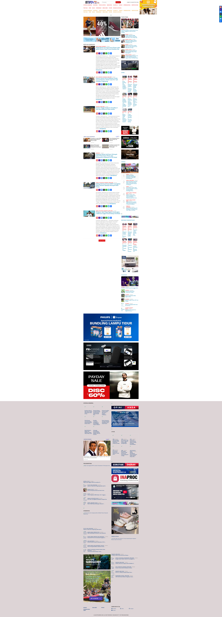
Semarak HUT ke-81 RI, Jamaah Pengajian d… (96, 537)
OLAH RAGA (124, 275)
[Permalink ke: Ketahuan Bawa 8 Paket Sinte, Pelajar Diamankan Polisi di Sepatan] (88, 408)
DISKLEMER (94, 607)
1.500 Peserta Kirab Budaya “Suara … (94, 551)
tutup (140, 0)
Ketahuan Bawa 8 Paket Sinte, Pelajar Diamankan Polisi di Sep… (88, 412)
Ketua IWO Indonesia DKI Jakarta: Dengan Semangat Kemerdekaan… (133, 442)
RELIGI (98, 532)
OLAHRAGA (127, 290)
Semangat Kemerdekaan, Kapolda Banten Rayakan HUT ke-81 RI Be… (96, 432)
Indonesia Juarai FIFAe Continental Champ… (129, 292)
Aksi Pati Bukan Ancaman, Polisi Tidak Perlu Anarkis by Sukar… (116, 442)
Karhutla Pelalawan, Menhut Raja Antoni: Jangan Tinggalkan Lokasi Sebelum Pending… (129, 31)
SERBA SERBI (102, 106)
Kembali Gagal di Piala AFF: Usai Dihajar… (131, 301)
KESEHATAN (113, 554)
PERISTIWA (95, 532)
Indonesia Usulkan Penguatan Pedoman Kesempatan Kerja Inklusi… (130, 88)
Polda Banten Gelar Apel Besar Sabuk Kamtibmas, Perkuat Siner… (88, 422)
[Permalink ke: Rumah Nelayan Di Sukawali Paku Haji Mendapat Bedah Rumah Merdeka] (97, 408)
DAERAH (100, 46)
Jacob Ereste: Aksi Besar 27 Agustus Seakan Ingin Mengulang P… (124, 442)
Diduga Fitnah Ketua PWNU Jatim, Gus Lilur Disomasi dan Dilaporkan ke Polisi (131, 46)
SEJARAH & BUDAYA (99, 549)
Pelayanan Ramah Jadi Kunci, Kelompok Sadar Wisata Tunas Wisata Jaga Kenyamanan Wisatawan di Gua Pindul (106, 156)
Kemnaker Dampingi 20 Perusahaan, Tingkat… (124, 248)
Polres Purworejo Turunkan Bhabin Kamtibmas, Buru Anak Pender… (105, 422)
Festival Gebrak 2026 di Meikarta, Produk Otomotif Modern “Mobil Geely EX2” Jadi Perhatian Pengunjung (107, 80)
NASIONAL (123, 29)
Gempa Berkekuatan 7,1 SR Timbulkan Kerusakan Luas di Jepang (130, 118)
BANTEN (97, 46)
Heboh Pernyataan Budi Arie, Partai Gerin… (96, 490)
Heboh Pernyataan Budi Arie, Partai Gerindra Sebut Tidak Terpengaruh (131, 51)
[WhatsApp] (220, 16)
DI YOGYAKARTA (101, 182)
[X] (220, 14)
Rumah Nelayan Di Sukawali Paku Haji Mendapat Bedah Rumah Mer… (96, 412)
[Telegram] (220, 19)
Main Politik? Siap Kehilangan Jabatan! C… (95, 503)
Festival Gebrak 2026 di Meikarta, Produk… (123, 567)
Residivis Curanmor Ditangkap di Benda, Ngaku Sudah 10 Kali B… (96, 422)
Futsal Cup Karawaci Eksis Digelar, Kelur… (130, 296)
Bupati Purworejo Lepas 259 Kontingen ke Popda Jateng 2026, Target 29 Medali (131, 209)
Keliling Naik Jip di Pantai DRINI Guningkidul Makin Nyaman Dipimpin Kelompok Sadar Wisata (108, 185)
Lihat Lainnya (102, 240)
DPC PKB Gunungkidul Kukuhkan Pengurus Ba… (97, 499)
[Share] (220, 21)
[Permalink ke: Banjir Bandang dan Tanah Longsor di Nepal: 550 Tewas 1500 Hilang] (124, 77)
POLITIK (130, 39)
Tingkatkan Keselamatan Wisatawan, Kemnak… (130, 248)
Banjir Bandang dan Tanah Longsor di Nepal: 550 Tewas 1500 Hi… (124, 85)
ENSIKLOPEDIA (115, 536)
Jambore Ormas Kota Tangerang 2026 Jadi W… (92, 529)
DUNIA (123, 72)
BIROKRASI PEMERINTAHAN (130, 79)
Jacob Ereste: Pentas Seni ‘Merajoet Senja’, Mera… (116, 453)
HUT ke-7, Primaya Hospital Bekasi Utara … (124, 572)
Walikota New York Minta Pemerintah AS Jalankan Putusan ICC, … (135, 102)
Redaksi (85, 607)
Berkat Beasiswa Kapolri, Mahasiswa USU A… (96, 542)
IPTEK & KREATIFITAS (118, 566)
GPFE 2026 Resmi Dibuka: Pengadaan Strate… (124, 576)
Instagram (131, 608)
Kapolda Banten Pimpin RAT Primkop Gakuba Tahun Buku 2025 (88, 432)
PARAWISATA (104, 46)
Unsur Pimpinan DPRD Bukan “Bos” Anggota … (96, 494)
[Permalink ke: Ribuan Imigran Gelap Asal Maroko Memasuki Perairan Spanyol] (124, 109)
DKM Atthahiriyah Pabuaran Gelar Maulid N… (96, 533)
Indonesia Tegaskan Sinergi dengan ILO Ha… (130, 234)
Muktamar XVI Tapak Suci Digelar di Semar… (130, 310)
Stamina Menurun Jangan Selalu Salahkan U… (124, 563)
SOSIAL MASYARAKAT (89, 528)
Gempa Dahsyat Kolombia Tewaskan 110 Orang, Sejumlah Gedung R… (124, 103)
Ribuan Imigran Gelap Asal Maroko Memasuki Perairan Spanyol (124, 118)
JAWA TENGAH (101, 210)
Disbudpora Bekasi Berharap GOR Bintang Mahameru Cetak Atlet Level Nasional (130, 177)
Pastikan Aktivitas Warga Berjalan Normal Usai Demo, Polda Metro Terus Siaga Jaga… (131, 36)
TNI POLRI (102, 545)
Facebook (114, 608)
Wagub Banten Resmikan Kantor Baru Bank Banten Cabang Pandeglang (131, 203)
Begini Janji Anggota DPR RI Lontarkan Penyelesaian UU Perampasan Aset (131, 41)
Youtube (114, 610)
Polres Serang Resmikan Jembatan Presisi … (96, 546)
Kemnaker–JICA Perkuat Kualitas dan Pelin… (135, 232)
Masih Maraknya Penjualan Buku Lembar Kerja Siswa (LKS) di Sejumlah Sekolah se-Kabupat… (131, 183)
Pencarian (118, 2)
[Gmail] (220, 7)
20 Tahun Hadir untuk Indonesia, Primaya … (120, 555)
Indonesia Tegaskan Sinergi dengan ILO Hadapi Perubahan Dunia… (135, 88)
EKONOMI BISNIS (118, 575)
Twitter (122, 608)
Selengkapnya (99, 70)
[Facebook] (220, 12)
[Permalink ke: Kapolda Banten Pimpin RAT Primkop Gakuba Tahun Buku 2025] (88, 428)
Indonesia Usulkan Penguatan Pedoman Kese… (124, 234)
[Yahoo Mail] (220, 9)
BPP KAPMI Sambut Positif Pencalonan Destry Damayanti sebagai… (124, 453)
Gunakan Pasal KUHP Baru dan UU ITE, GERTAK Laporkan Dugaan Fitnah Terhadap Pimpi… (131, 56)
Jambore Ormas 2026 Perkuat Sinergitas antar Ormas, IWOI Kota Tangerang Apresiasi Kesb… (131, 196)
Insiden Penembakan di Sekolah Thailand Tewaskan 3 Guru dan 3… (130, 102)
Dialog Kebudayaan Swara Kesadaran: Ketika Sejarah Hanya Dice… (133, 454)
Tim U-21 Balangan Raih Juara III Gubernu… (131, 305)
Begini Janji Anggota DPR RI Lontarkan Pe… (92, 482)
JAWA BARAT (93, 502)
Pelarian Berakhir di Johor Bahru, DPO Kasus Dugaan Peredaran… (105, 412)
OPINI (113, 439)
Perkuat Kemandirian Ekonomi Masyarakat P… (135, 249)
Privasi (102, 607)
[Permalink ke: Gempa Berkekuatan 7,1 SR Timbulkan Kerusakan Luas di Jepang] (130, 109)
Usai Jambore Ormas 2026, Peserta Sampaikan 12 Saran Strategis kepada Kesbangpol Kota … (131, 189)
